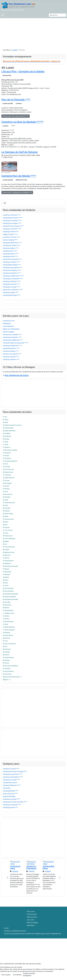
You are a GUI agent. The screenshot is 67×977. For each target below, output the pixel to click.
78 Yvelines (6, 632)
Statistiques (31, 925)
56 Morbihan (7, 572)
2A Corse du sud (8, 469)
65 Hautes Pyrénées (9, 597)
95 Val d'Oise (7, 674)
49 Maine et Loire (8, 552)
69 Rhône (6, 608)
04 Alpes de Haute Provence (12, 425)
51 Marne (6, 558)
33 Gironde (6, 508)
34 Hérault (6, 511)
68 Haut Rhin (7, 605)
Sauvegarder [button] (27, 975)
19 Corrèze (6, 467)
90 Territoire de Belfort (10, 666)
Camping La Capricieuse (31, 867)
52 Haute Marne (8, 561)
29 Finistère (6, 497)
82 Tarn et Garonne (9, 644)
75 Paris (5, 624)
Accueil (6, 928)
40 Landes (6, 527)
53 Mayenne (7, 563)
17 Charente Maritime (10, 461)
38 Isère (5, 522)
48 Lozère (6, 550)
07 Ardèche (6, 433)
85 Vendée (6, 652)
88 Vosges (6, 660)
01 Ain (5, 417)
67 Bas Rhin (6, 602)
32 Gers (5, 505)
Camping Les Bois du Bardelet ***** (22, 121)
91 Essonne (6, 668)
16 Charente (7, 458)
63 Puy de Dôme (8, 591)
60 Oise (5, 583)
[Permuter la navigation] (3, 15)
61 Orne (5, 585)
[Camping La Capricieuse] (33, 863)
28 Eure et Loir (7, 494)
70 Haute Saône (8, 610)
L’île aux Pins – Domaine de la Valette (22, 71)
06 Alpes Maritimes (9, 431)
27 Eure (5, 491)
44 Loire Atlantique (9, 538)
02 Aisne (5, 420)
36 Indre (5, 516)
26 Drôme (6, 489)
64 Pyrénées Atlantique (10, 594)
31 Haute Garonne (9, 502)
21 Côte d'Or (7, 475)
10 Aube (5, 442)
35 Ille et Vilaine (8, 514)
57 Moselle (6, 574)
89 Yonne (6, 663)
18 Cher (5, 464)
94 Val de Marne (8, 671)
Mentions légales (32, 922)
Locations (19, 103)
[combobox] (57, 15)
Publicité (15, 871)
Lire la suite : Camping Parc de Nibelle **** (17, 192)
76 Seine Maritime (9, 627)
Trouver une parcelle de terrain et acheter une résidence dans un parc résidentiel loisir (32, 934)
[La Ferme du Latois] (17, 863)
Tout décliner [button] (17, 975)
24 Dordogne (7, 483)
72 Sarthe (6, 616)
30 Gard (5, 500)
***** (13, 126)
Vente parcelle (7, 75)
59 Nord (5, 580)
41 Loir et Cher (7, 530)
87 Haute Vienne (8, 657)
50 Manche (6, 555)
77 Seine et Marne (9, 630)
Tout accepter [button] (5, 975)
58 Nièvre (6, 577)
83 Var (5, 646)
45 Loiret (6, 541)
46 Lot (5, 544)
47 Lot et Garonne (9, 547)
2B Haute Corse (8, 472)
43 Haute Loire (7, 536)
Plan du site (31, 911)
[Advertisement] (33, 31)
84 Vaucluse (7, 649)
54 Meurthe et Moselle (10, 566)
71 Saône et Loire (8, 613)
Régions (5, 680)
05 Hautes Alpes (8, 428)
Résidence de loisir (21, 180)
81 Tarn (5, 641)
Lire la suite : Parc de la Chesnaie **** (16, 116)
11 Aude (5, 444)
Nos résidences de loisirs (16, 375)
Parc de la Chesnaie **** (15, 99)
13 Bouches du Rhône (10, 450)
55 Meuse (6, 569)
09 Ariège (6, 439)
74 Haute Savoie (8, 621)
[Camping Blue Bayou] (50, 863)
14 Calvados (7, 453)
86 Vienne (6, 655)
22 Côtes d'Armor (8, 478)
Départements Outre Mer (11, 677)
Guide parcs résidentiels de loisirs (15, 931)
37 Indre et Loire (8, 519)
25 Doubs (6, 486)
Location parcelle (8, 103)
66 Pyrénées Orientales (10, 599)
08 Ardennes (7, 436)
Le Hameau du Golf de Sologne (19, 152)
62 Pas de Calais (8, 588)
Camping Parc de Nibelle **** (18, 175)
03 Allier (5, 422)
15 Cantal (6, 455)
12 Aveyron (6, 447)
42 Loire (5, 533)
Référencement (32, 917)
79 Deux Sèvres (8, 635)
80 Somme (6, 638)
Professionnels (32, 914)
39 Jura (5, 525)
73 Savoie (6, 619)
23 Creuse (6, 480)
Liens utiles (30, 920)
